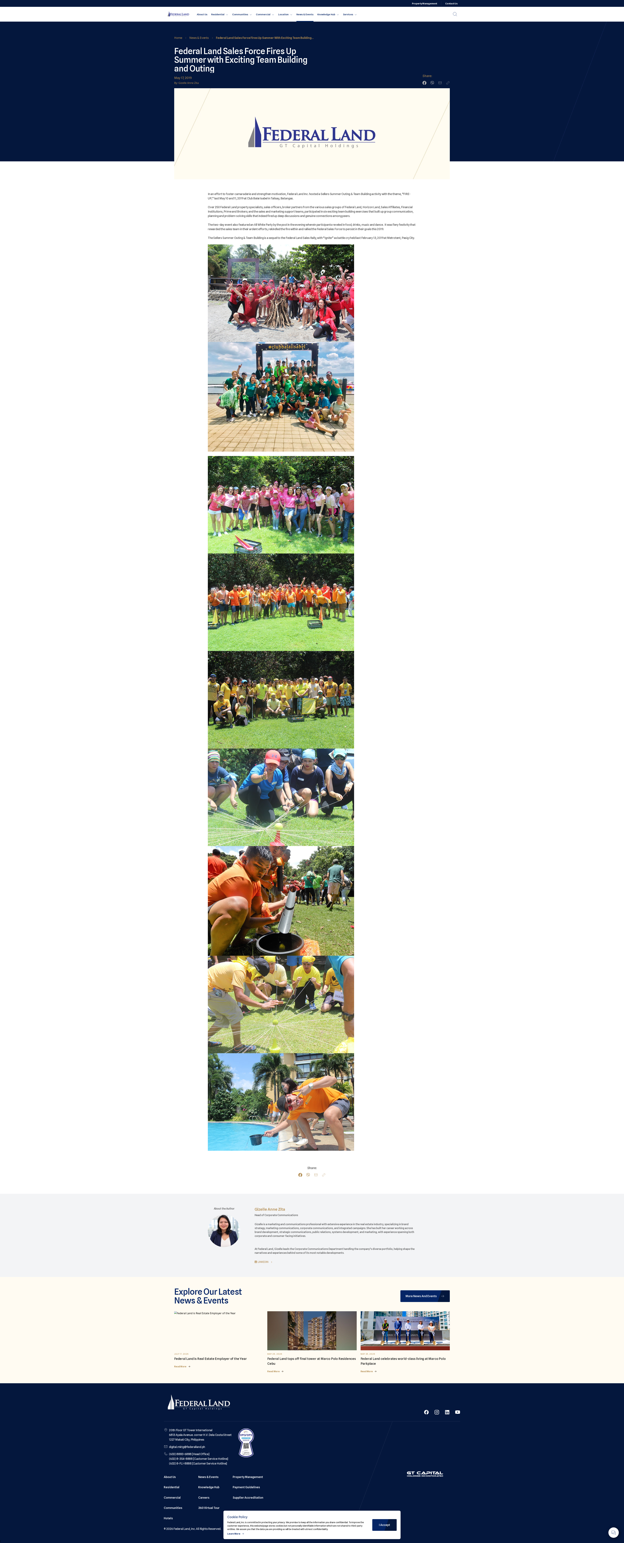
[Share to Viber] (432, 83)
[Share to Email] (440, 83)
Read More (180, 1366)
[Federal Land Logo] (199, 1403)
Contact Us (451, 3)
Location (283, 14)
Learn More (233, 1533)
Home (178, 37)
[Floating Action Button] (613, 1532)
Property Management (424, 3)
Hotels (168, 1518)
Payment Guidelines (246, 1487)
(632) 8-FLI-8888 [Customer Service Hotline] (198, 1463)
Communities (240, 14)
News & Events (304, 14)
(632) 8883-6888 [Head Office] (189, 1454)
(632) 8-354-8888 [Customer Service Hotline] (198, 1458)
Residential (217, 14)
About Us (202, 14)
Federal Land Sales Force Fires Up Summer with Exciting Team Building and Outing (264, 38)
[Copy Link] (448, 83)
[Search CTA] (455, 14)
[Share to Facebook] (424, 83)
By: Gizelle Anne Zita (186, 83)
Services (348, 14)
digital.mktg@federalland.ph (187, 1447)
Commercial (263, 14)
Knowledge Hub (326, 14)
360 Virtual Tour (209, 1508)
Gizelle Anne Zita (270, 1209)
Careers (203, 1497)
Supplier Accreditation (248, 1497)
